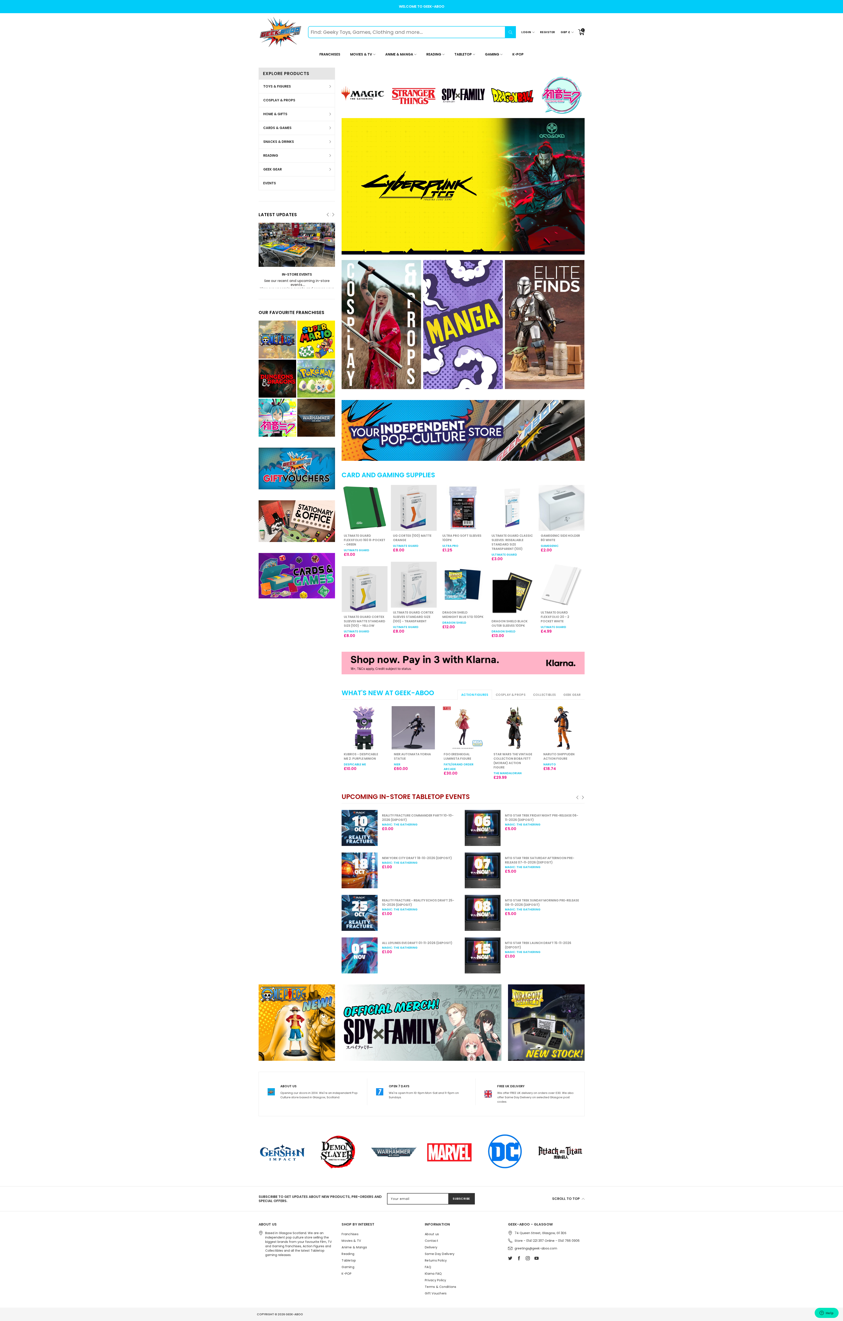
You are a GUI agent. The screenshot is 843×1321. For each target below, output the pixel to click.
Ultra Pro (401, 546)
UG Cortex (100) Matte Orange (363, 537)
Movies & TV (361, 54)
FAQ (428, 1267)
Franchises (329, 54)
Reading (433, 54)
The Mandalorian (508, 773)
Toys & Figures (277, 86)
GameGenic (501, 546)
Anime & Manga (399, 54)
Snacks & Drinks (278, 141)
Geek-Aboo (294, 1314)
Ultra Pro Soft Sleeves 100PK (412, 537)
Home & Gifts (275, 114)
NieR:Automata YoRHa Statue (412, 756)
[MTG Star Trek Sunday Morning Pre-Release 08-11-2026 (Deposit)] (360, 913)
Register (547, 32)
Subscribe (461, 1199)
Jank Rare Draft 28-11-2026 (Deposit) (536, 858)
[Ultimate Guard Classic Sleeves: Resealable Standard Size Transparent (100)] (463, 508)
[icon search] (510, 32)
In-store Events (297, 274)
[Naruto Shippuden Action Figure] (562, 727)
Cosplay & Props (279, 100)
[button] (578, 797)
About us (432, 1234)
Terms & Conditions (440, 1287)
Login (526, 32)
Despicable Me (355, 764)
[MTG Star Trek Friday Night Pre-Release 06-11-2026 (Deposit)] (360, 828)
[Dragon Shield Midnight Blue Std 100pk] (414, 585)
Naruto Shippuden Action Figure (559, 756)
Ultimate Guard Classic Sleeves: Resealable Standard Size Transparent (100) (463, 542)
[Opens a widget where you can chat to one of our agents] (826, 1313)
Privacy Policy (435, 1280)
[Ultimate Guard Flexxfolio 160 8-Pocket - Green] (561, 508)
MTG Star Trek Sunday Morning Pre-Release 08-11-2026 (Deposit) (419, 902)
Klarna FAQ (433, 1273)
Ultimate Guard (356, 546)
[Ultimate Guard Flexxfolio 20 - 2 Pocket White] (512, 585)
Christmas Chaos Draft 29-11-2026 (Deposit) (543, 900)
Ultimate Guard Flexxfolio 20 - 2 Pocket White (506, 616)
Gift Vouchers (436, 1293)
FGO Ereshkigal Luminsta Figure (457, 756)
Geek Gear (272, 169)
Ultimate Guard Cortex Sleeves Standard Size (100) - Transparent (364, 616)
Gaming (492, 54)
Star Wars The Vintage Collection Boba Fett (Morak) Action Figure (513, 761)
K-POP (518, 54)
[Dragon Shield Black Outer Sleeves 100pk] (463, 593)
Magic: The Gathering (400, 824)
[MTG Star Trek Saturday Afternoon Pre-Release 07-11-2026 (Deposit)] (360, 870)
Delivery (431, 1247)
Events (269, 183)
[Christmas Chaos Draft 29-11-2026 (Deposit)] (483, 913)
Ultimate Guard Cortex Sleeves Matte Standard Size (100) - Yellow (561, 621)
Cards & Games (277, 128)
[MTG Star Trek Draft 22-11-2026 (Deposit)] (483, 828)
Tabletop (463, 54)
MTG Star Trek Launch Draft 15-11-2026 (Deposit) (415, 945)
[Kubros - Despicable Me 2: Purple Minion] (363, 727)
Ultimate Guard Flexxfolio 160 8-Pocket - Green (561, 540)
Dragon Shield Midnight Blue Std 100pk (413, 614)
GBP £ (565, 32)
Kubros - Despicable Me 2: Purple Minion (361, 756)
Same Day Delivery (439, 1254)
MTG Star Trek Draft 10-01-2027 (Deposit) (540, 943)
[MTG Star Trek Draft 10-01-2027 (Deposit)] (483, 955)
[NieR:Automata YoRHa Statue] (413, 727)
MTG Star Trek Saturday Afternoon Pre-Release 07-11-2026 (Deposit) (416, 860)
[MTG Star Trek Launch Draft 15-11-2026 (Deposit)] (360, 955)
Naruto (549, 764)
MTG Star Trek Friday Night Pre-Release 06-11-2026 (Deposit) (418, 817)
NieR (397, 764)
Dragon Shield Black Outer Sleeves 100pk (460, 623)
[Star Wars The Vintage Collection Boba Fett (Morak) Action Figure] (513, 727)
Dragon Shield (405, 623)
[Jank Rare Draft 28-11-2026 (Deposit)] (483, 870)
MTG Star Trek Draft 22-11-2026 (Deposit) (540, 815)
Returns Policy (436, 1260)
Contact (431, 1240)
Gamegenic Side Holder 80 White (511, 537)
